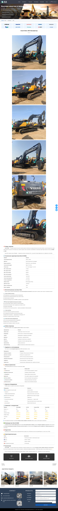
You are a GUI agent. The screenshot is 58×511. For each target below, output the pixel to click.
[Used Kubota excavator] (29, 27)
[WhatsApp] (56, 205)
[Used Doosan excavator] (6, 27)
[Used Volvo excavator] (51, 24)
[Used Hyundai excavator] (18, 27)
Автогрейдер (36, 1)
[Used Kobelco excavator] (40, 24)
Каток (47, 1)
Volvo (13, 20)
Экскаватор (24, 1)
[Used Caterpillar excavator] (6, 24)
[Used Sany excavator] (40, 27)
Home (19, 1)
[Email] (56, 210)
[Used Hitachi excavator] (29, 24)
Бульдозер (42, 1)
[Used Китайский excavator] (51, 27)
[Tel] (56, 208)
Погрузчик (30, 1)
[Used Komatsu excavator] (18, 24)
